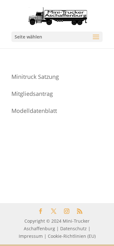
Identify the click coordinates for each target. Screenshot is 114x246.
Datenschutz (73, 228)
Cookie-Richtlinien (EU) (72, 236)
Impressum (31, 236)
